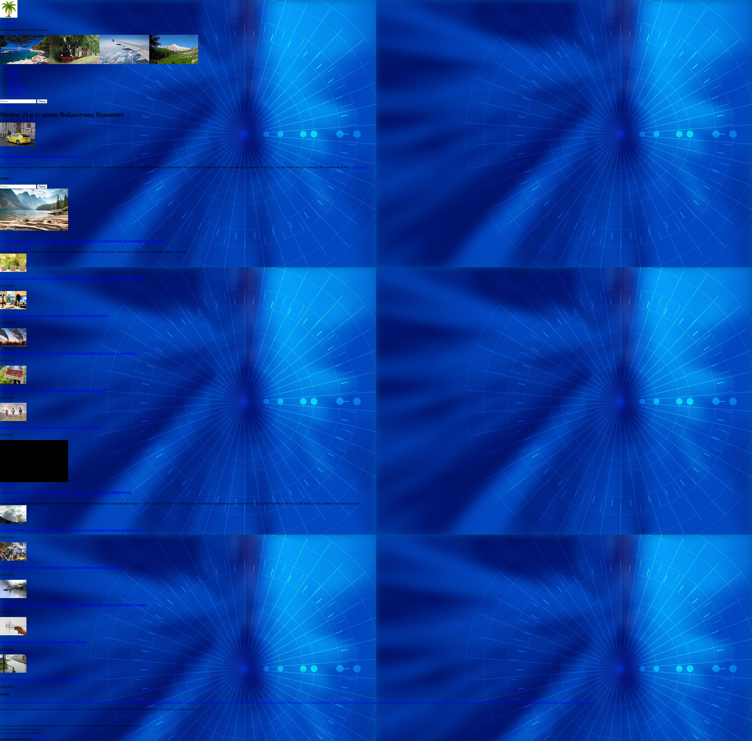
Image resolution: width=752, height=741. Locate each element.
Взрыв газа (106, 702)
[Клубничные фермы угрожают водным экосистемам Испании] (13, 382)
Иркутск (189, 702)
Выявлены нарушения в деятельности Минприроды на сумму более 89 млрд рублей (71, 278)
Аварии (4, 702)
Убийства (547, 702)
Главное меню (9, 105)
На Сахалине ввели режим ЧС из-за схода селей (40, 679)
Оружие (315, 702)
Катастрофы (232, 702)
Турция (537, 702)
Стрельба (508, 702)
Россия (414, 702)
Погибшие (326, 702)
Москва (250, 702)
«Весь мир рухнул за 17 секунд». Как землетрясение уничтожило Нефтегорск (66, 492)
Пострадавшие (368, 702)
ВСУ (86, 702)
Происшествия (18, 87)
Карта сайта (16, 94)
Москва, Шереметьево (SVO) (271, 702)
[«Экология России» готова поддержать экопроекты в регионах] (13, 308)
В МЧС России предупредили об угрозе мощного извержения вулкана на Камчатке (71, 530)
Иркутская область (205, 702)
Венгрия (94, 702)
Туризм (13, 73)
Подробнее (359, 167)
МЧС (242, 702)
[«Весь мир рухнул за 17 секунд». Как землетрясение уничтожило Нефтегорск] (34, 481)
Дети (145, 702)
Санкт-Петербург (439, 702)
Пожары (345, 702)
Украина (576, 702)
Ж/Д (11, 80)
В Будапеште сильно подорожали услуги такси (40, 156)
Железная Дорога (174, 702)
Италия (220, 702)
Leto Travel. (7, 23)
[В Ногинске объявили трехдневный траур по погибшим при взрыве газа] (13, 559)
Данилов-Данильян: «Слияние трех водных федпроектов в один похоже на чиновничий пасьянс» (82, 241)
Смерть (498, 702)
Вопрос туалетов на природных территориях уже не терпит (50, 428)
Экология (14, 90)
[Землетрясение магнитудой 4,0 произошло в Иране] (13, 634)
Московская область (299, 702)
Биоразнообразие (73, 702)
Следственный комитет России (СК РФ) (472, 702)
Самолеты (423, 702)
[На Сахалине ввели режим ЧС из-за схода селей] (13, 671)
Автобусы (24, 702)
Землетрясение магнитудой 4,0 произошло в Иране (43, 642)
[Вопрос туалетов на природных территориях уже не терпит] (13, 420)
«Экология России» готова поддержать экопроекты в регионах (54, 316)
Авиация (14, 76)
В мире (117, 702)
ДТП (139, 702)
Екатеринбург (156, 702)
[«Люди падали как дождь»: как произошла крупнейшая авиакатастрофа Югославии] (13, 597)
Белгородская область (51, 702)
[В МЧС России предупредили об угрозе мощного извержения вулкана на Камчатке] (13, 522)
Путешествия (401, 702)
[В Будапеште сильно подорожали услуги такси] (376, 135)
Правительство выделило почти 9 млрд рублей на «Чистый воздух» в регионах (68, 353)
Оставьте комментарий (15, 163)
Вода (124, 702)
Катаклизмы (16, 83)
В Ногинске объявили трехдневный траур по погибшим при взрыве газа (62, 567)
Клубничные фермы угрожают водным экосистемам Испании (53, 390)
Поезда (336, 702)
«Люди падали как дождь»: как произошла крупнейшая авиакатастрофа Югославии (73, 605)
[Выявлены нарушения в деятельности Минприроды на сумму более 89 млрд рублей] (13, 270)
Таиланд (519, 702)
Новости (13, 69)
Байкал (34, 702)
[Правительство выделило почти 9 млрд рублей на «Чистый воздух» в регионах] (13, 345)
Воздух (132, 702)
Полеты (355, 702)
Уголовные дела (562, 702)
